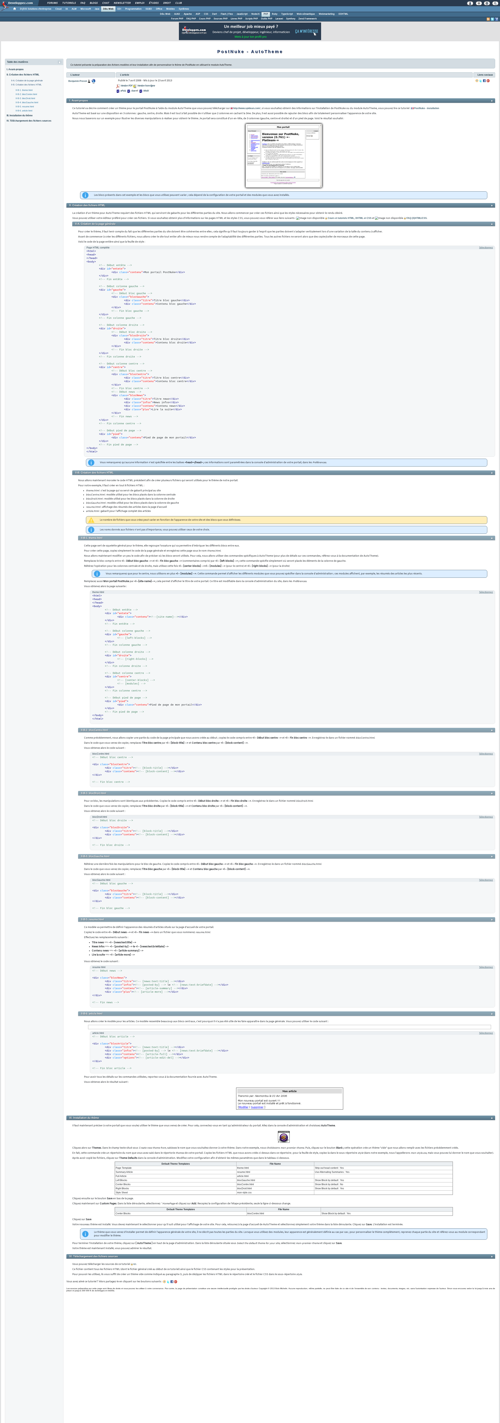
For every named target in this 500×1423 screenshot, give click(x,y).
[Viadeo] (477, 80)
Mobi (145, 90)
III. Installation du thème (20, 115)
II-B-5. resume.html (25, 106)
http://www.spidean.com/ (246, 108)
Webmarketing (327, 14)
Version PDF (126, 85)
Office (159, 9)
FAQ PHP (191, 18)
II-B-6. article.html (24, 110)
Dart (214, 14)
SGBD (149, 9)
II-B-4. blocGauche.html (27, 102)
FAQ (82, 3)
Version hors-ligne (146, 85)
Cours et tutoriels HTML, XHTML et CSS (349, 218)
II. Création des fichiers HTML (23, 74)
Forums (52, 3)
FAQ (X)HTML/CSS (416, 218)
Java (97, 9)
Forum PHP (177, 18)
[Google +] (488, 80)
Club (178, 3)
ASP (198, 14)
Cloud (58, 9)
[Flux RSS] (488, 19)
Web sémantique (306, 14)
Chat (105, 3)
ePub (123, 90)
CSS (206, 14)
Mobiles (170, 9)
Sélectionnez (486, 247)
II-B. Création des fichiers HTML (26, 84)
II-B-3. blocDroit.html (25, 98)
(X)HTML (343, 14)
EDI (119, 9)
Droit (167, 3)
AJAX (177, 14)
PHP (265, 14)
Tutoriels (69, 3)
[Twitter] (480, 80)
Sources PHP (221, 18)
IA (66, 9)
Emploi (140, 3)
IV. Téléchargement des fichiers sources (29, 120)
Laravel (279, 18)
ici (134, 1264)
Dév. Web (108, 9)
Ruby (274, 14)
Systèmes (184, 9)
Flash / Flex (227, 14)
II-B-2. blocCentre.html (26, 94)
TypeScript (287, 14)
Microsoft (85, 9)
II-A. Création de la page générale (27, 80)
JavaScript (242, 14)
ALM (74, 9)
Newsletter (122, 3)
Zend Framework (307, 18)
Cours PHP (205, 18)
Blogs (93, 3)
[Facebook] (484, 80)
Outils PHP (266, 18)
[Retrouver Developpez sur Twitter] (492, 19)
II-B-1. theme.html (24, 90)
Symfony (290, 18)
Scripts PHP (251, 18)
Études (153, 3)
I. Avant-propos (15, 69)
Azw (133, 90)
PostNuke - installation (426, 108)
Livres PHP (236, 18)
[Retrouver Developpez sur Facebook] (496, 19)
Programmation (133, 9)
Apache (188, 14)
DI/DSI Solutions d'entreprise (35, 9)
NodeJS (255, 14)
